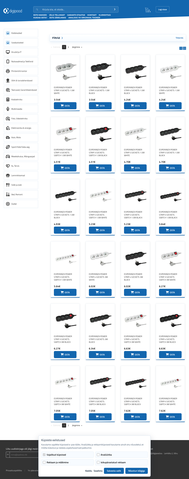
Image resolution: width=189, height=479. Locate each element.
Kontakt (91, 15)
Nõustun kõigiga (136, 471)
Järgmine (76, 47)
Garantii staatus (76, 15)
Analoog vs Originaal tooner (84, 18)
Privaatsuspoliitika (14, 470)
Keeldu (88, 471)
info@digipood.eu (154, 453)
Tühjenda (179, 37)
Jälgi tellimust (57, 15)
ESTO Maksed (40, 15)
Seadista (98, 471)
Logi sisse (162, 9)
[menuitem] (21, 33)
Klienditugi (105, 15)
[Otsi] (114, 9)
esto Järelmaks (57, 18)
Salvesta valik (114, 471)
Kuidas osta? (40, 18)
